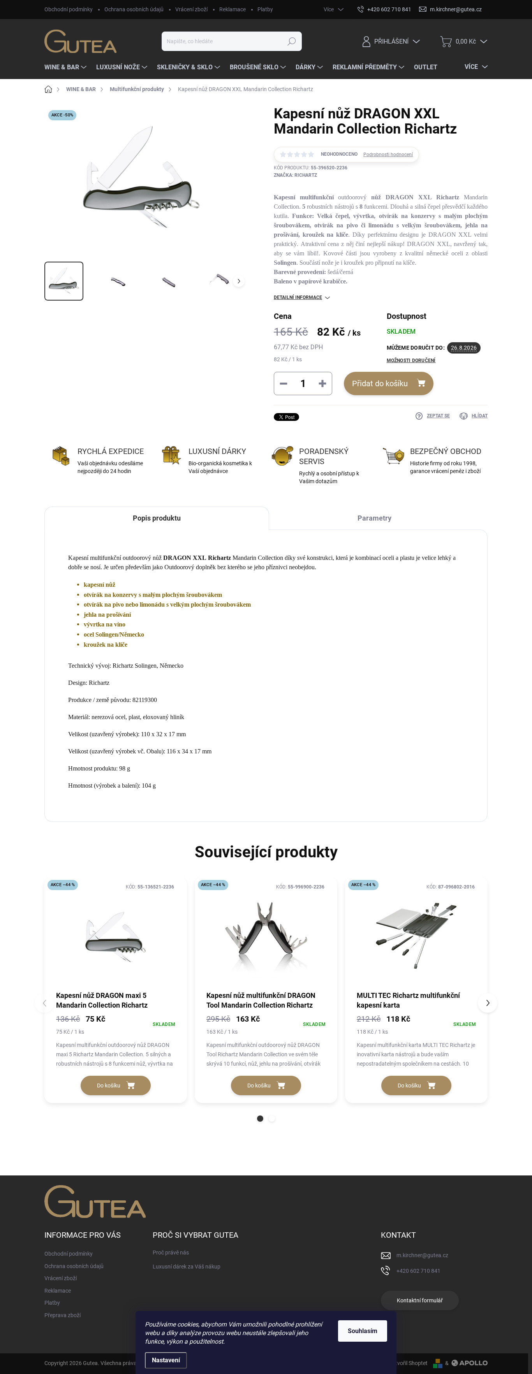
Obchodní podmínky (68, 9)
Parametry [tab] (374, 518)
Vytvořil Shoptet (408, 1363)
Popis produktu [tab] (157, 518)
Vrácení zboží (191, 9)
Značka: (295, 175)
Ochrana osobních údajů (134, 9)
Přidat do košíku (380, 383)
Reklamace (232, 9)
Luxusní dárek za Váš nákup (186, 1266)
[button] (260, 1118)
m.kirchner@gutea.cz (422, 1255)
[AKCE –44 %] (115, 933)
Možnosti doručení (411, 360)
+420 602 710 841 (418, 1271)
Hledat (291, 41)
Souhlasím (362, 1331)
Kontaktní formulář (420, 1300)
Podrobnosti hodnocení (388, 154)
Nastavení (166, 1360)
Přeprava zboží (62, 1315)
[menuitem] (66, 67)
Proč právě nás (171, 1252)
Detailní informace (298, 297)
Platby (265, 9)
